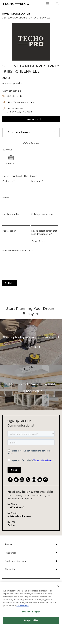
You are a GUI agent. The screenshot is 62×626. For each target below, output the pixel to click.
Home (5, 13)
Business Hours (18, 132)
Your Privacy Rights (31, 611)
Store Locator (20, 13)
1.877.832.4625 (16, 507)
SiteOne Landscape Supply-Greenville (27, 17)
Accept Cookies (31, 620)
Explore (11, 525)
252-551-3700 (14, 95)
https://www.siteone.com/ (20, 102)
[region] (31, 604)
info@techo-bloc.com (19, 516)
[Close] (58, 586)
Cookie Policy (23, 605)
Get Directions (29, 119)
